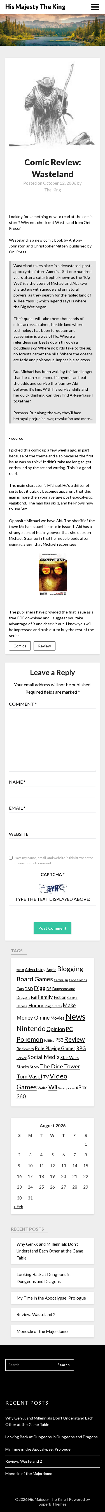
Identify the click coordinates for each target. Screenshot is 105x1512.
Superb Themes (53, 1504)
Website (18, 834)
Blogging (70, 969)
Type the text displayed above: (52, 899)
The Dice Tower (60, 1066)
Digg (40, 988)
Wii (52, 1087)
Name (17, 781)
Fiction (60, 997)
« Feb (18, 1206)
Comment (23, 704)
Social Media (43, 1056)
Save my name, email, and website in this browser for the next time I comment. (54, 860)
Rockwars (25, 1048)
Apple (51, 969)
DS (49, 989)
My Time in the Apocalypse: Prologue (51, 1297)
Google (72, 997)
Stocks (23, 1066)
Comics (19, 645)
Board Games (35, 979)
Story (34, 1066)
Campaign (61, 980)
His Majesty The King (35, 6)
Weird (43, 1088)
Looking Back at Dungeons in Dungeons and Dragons (51, 1436)
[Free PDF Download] (52, 594)
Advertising (35, 969)
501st (20, 970)
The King (52, 189)
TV (46, 1076)
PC (69, 1029)
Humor (36, 1005)
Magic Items (53, 1006)
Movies (57, 1017)
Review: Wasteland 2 (36, 1314)
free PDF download (25, 617)
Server (22, 1058)
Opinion (55, 1029)
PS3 (59, 1040)
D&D (29, 988)
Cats (20, 989)
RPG (81, 1048)
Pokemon (30, 1039)
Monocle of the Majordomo (42, 1331)
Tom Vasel (29, 1076)
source (17, 438)
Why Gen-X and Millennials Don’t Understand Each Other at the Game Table (50, 1251)
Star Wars (69, 1057)
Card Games (78, 980)
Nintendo (31, 1028)
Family (45, 997)
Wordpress (66, 1088)
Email (17, 808)
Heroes (22, 1006)
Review (44, 645)
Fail (34, 997)
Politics (49, 1040)
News (75, 1016)
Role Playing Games (55, 1048)
